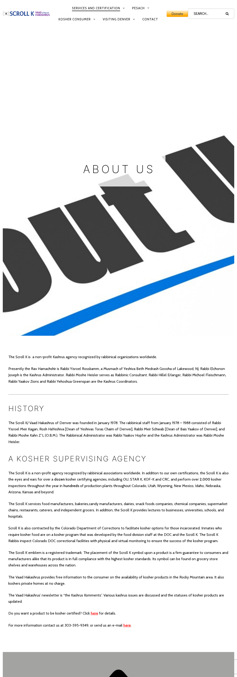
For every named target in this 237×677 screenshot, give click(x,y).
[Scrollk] (26, 13)
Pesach (138, 8)
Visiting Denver (116, 19)
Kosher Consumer (75, 19)
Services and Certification (96, 8)
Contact (150, 19)
